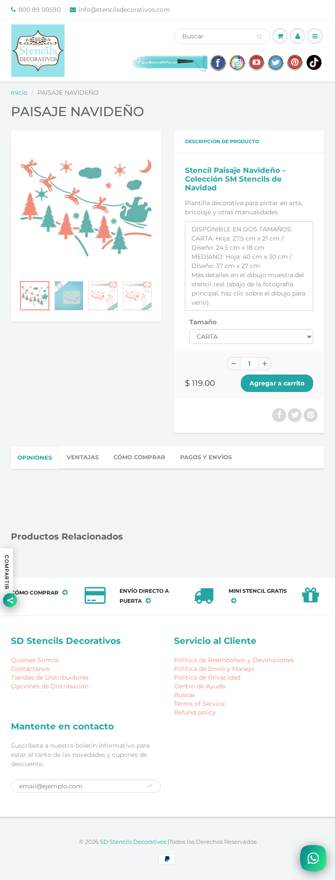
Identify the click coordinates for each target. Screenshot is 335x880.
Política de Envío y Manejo (214, 669)
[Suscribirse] (150, 786)
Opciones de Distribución (50, 686)
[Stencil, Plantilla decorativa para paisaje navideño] (86, 208)
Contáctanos (30, 669)
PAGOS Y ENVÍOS (206, 457)
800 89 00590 (39, 10)
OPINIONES (34, 457)
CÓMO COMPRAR (139, 457)
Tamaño (203, 322)
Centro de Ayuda (199, 686)
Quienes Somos (35, 660)
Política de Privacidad (207, 677)
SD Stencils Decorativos (134, 841)
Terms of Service (199, 704)
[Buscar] (259, 37)
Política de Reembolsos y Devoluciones (234, 660)
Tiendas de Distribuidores (50, 677)
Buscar (184, 695)
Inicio (19, 92)
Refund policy (195, 712)
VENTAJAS (83, 457)
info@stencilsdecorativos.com (124, 10)
